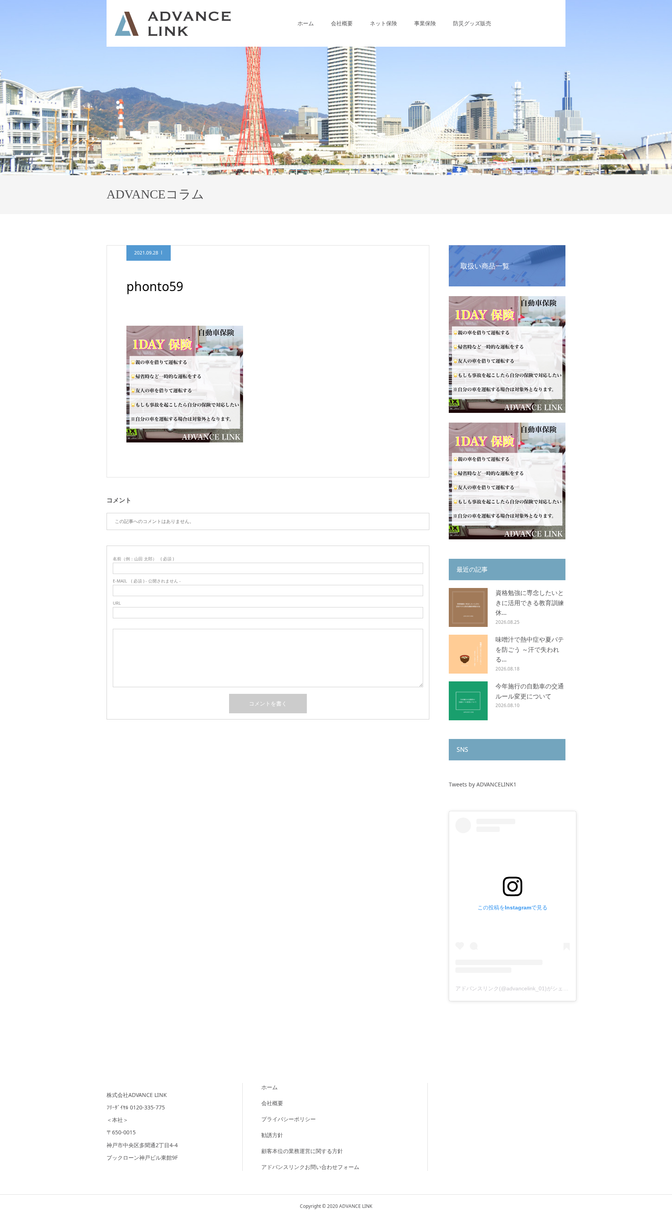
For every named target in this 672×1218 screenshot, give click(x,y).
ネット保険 (383, 23)
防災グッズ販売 (472, 23)
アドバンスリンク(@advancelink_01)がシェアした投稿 (522, 988)
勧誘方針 (272, 1135)
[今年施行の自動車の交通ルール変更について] (468, 700)
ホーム (306, 23)
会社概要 (342, 23)
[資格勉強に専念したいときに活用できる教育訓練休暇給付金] (468, 607)
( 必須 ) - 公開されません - (147, 581)
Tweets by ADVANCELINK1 (482, 784)
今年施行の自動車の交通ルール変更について (529, 691)
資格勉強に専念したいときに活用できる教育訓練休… (529, 602)
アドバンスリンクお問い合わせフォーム (310, 1167)
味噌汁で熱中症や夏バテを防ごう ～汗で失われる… (529, 649)
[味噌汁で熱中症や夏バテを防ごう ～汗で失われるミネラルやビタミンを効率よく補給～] (468, 654)
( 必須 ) (143, 558)
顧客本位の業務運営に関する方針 (302, 1151)
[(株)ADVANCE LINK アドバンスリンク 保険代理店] (173, 23)
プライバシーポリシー (288, 1119)
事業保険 (425, 23)
